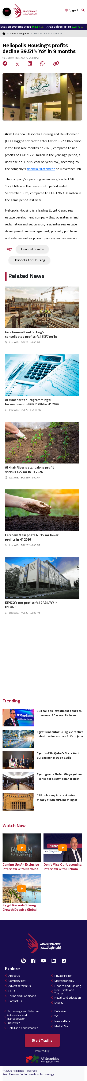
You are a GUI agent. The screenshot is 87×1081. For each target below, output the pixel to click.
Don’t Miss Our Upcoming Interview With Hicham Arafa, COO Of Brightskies (63, 866)
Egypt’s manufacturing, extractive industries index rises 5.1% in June (60, 734)
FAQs (11, 991)
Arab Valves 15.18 (48, 26)
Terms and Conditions (22, 996)
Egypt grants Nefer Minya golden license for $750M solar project (59, 776)
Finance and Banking (67, 985)
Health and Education (67, 997)
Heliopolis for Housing (29, 260)
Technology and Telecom (23, 1011)
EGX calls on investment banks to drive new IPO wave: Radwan (59, 713)
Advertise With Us (19, 985)
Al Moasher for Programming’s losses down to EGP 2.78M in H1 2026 (32, 401)
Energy (58, 1002)
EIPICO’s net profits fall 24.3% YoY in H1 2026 (31, 604)
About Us (14, 975)
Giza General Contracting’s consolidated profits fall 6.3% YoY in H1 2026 (31, 334)
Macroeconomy (64, 980)
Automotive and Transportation (17, 1017)
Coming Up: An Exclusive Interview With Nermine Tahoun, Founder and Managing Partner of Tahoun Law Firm (21, 866)
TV (56, 1016)
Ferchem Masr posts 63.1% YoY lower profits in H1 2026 (31, 536)
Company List (16, 980)
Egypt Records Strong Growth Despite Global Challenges (20, 907)
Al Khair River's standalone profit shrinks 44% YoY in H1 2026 (29, 469)
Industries (14, 1023)
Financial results (32, 249)
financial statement (41, 169)
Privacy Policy (63, 975)
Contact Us (15, 1001)
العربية (73, 10)
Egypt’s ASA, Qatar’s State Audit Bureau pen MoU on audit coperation (58, 755)
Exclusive (60, 1011)
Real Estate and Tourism (64, 991)
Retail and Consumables (23, 1028)
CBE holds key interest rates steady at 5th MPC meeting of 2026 (57, 797)
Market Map (61, 1026)
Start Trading (42, 1040)
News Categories (19, 33)
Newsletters (62, 1021)
